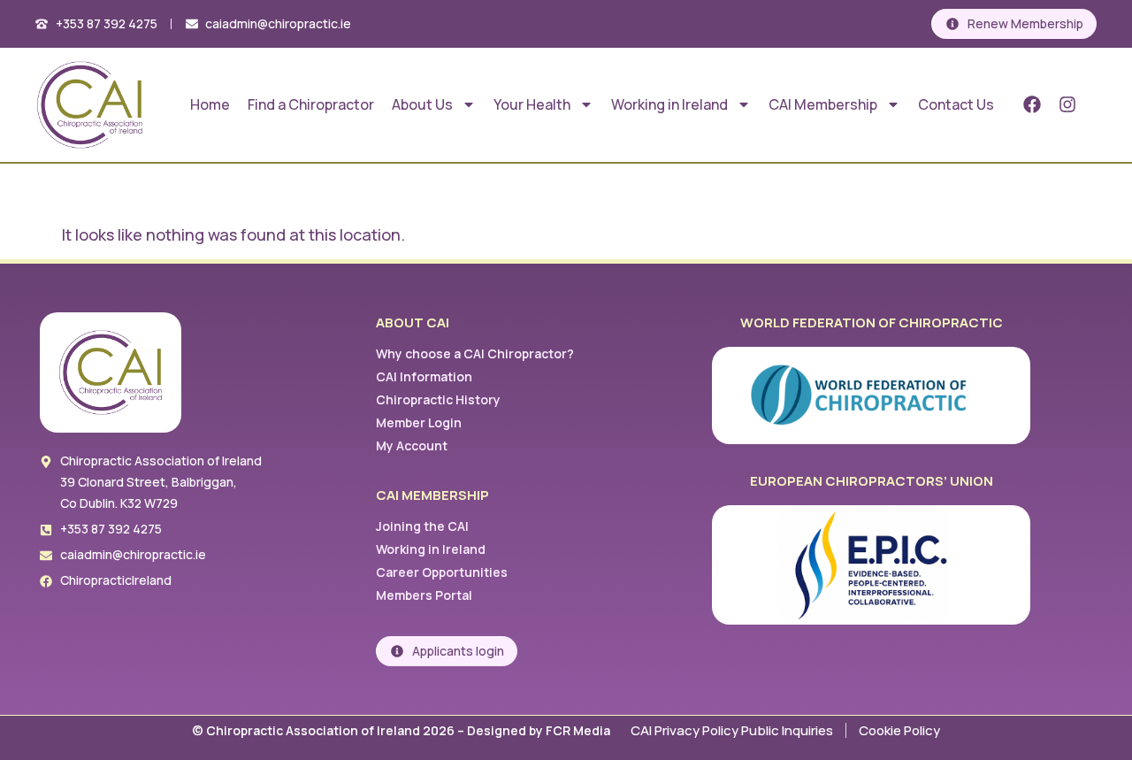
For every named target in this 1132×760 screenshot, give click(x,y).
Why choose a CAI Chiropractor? (475, 353)
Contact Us (956, 104)
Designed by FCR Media (540, 730)
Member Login (419, 422)
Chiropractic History (438, 399)
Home (210, 104)
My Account (411, 445)
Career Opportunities (442, 572)
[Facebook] (1032, 104)
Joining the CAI (422, 526)
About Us (422, 104)
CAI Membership (823, 104)
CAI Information (424, 376)
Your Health (531, 104)
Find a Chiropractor (311, 104)
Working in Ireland (669, 104)
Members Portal (424, 595)
